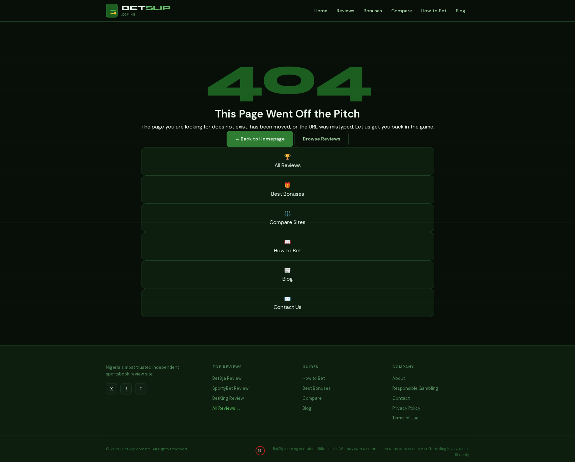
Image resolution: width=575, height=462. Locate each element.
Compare (401, 11)
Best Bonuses (316, 388)
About (398, 378)
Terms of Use (405, 418)
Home (320, 11)
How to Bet (434, 11)
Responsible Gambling (415, 388)
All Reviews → (226, 408)
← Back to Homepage (260, 139)
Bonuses (373, 11)
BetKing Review (228, 398)
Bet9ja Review (227, 378)
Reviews (345, 11)
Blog (460, 11)
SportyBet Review (230, 388)
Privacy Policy (406, 408)
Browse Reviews (321, 139)
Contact (401, 398)
